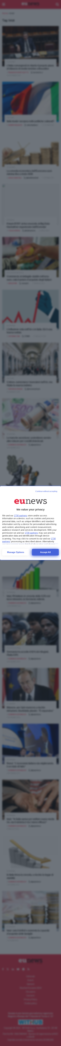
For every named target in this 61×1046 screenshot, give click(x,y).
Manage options (15, 552)
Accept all (45, 552)
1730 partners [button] (20, 515)
